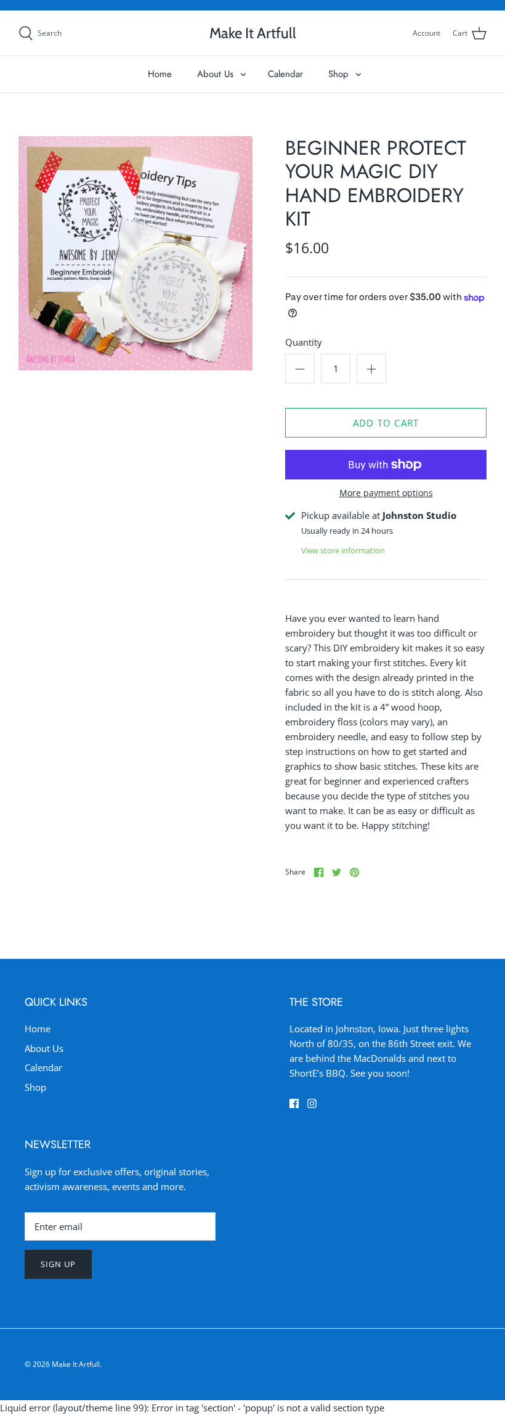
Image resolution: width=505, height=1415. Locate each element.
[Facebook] (294, 1103)
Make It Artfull (76, 1364)
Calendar (285, 74)
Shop (338, 74)
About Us (215, 74)
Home (160, 74)
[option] (135, 253)
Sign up (58, 1264)
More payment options (386, 493)
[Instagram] (312, 1103)
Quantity (303, 342)
